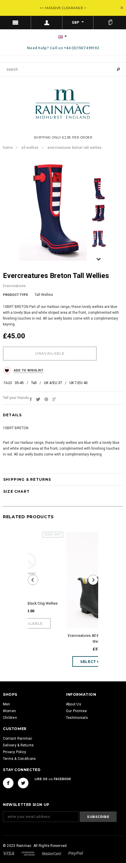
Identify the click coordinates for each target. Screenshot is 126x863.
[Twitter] (38, 399)
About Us (73, 704)
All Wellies (29, 148)
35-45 (19, 383)
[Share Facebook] (31, 399)
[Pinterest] (46, 399)
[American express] (28, 853)
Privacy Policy (14, 752)
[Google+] (54, 399)
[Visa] (9, 853)
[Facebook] (8, 783)
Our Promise (76, 711)
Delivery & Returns (18, 745)
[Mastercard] (52, 853)
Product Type (15, 295)
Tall (34, 383)
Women (9, 711)
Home (8, 148)
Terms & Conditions (19, 759)
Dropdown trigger (46, 22)
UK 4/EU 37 (53, 383)
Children (10, 718)
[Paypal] (76, 853)
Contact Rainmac (18, 738)
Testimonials (77, 718)
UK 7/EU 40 (78, 383)
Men (6, 704)
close (121, 7)
